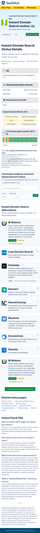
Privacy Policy (25, 530)
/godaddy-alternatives (9, 263)
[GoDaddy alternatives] (4, 266)
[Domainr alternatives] (4, 289)
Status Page (9, 530)
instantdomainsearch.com (10, 157)
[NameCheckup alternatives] (4, 303)
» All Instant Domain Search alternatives (20, 389)
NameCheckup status (9, 406)
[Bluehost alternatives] (4, 318)
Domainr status (21, 403)
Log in (4, 193)
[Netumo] (4, 223)
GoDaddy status (7, 403)
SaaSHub (17, 530)
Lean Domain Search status (24, 401)
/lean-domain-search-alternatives (13, 249)
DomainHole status (8, 408)
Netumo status (7, 401)
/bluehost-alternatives (9, 316)
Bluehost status (25, 406)
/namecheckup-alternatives (11, 300)
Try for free (12, 240)
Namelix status (23, 408)
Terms (32, 530)
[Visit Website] (37, 251)
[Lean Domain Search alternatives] (4, 252)
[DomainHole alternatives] (4, 336)
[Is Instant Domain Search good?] (16, 34)
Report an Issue (32, 34)
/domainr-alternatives (9, 287)
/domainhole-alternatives (10, 334)
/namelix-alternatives (9, 347)
